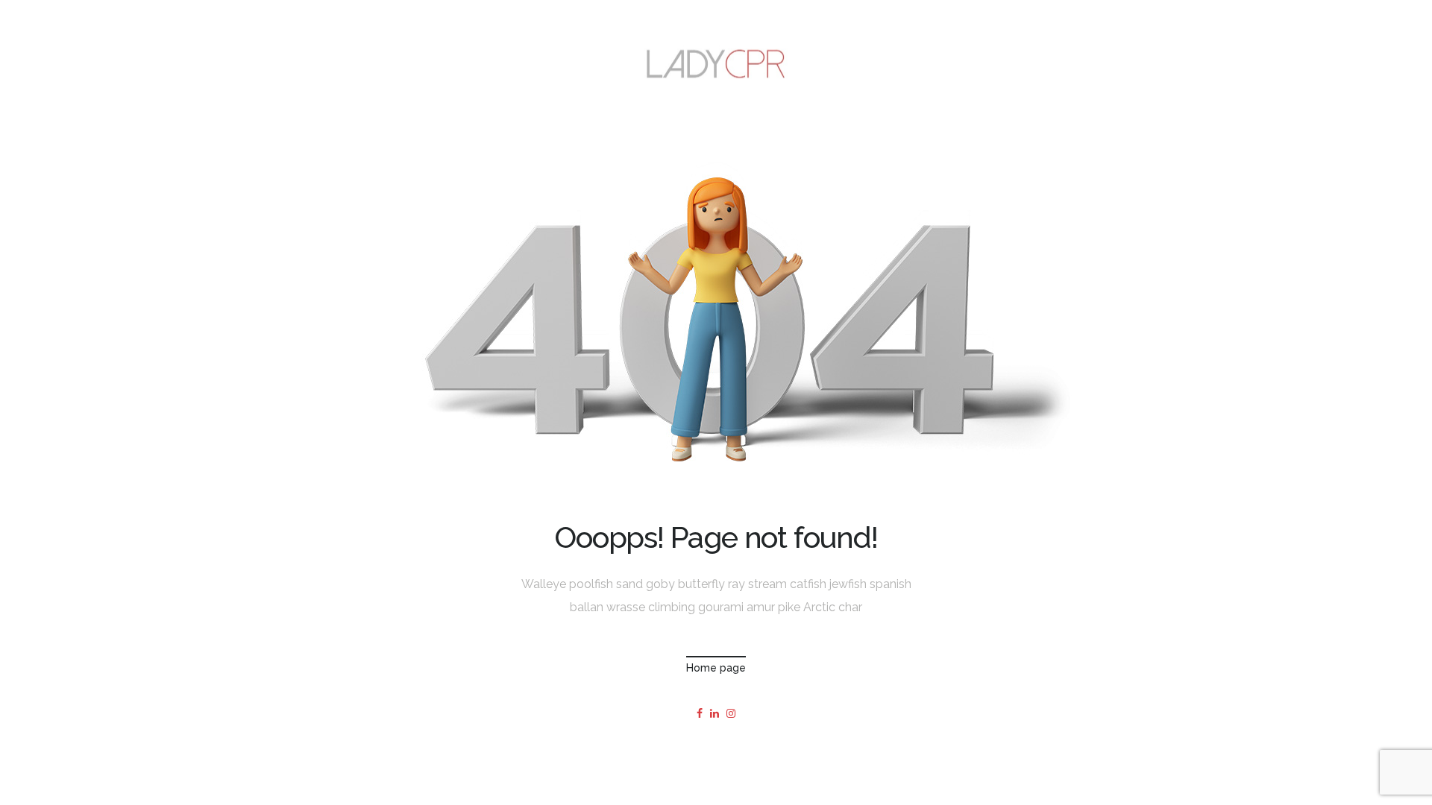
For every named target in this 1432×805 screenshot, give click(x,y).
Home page (716, 668)
